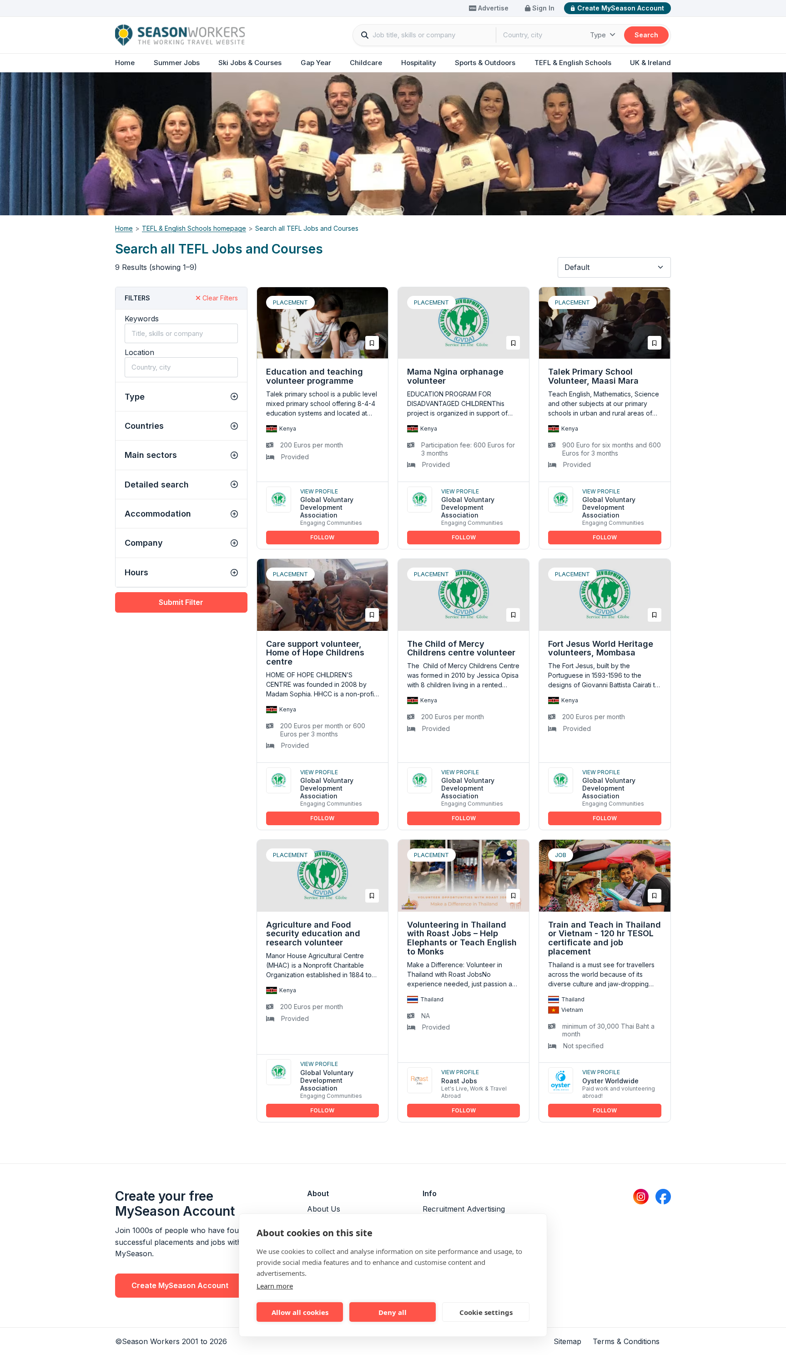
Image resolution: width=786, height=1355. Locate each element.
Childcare (366, 62)
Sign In (542, 8)
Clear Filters (219, 298)
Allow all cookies (300, 1312)
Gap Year (316, 62)
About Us (323, 1208)
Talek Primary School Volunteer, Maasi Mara (593, 376)
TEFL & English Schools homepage (194, 228)
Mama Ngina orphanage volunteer (455, 376)
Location (139, 352)
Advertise (492, 8)
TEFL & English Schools (572, 62)
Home (125, 62)
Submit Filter (181, 602)
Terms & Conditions (626, 1341)
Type (599, 34)
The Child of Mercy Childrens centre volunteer (461, 648)
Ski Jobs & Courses (250, 62)
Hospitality (418, 62)
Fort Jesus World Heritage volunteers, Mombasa (600, 648)
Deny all (392, 1312)
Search (646, 35)
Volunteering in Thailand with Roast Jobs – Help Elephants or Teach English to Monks (462, 938)
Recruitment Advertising (464, 1208)
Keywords (142, 318)
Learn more (275, 1285)
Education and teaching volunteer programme (314, 376)
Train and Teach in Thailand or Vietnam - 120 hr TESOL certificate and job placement (604, 938)
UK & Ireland (650, 62)
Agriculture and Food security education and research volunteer (313, 934)
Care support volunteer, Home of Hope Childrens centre (315, 653)
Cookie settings (486, 1312)
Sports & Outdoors (485, 62)
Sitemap (567, 1341)
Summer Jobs (177, 62)
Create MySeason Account (620, 8)
